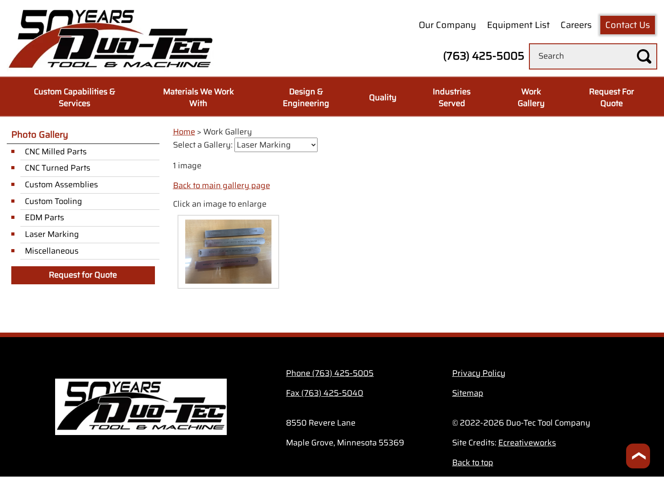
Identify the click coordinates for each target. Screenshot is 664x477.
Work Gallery (531, 97)
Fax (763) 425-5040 (324, 393)
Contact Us (627, 25)
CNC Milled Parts (56, 151)
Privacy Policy (478, 373)
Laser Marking (52, 234)
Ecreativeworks (527, 442)
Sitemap (467, 393)
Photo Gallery (39, 134)
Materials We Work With (198, 97)
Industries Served (452, 97)
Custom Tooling (53, 201)
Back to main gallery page (221, 185)
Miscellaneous (52, 251)
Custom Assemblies (61, 184)
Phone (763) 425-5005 (330, 373)
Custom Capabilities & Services (74, 97)
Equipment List (518, 25)
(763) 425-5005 (483, 56)
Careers (576, 25)
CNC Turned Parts (57, 168)
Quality (383, 97)
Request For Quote (611, 97)
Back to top (472, 462)
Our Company (447, 25)
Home (184, 131)
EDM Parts (44, 217)
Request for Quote (83, 275)
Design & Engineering (306, 97)
